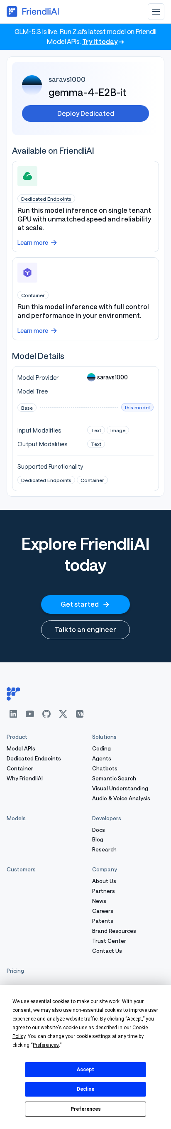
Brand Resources (114, 931)
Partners (103, 891)
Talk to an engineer (85, 629)
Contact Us (107, 951)
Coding (101, 748)
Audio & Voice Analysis (121, 798)
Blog (97, 839)
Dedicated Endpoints (34, 758)
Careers (102, 911)
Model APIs (21, 748)
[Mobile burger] (156, 12)
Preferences (86, 1109)
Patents (102, 921)
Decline (85, 1089)
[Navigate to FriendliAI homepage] (33, 11)
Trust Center (109, 941)
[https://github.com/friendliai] (46, 714)
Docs (98, 830)
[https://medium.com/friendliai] (79, 714)
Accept (85, 1069)
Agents (101, 758)
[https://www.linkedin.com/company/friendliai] (13, 714)
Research (104, 849)
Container (20, 768)
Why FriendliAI (25, 778)
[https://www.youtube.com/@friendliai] (30, 714)
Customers (21, 869)
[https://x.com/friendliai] (63, 714)
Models (16, 818)
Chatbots (104, 768)
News (99, 901)
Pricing (15, 970)
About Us (104, 881)
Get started (80, 604)
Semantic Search (114, 778)
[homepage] (85, 694)
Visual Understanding (120, 788)
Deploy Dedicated (85, 113)
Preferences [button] (46, 1045)
